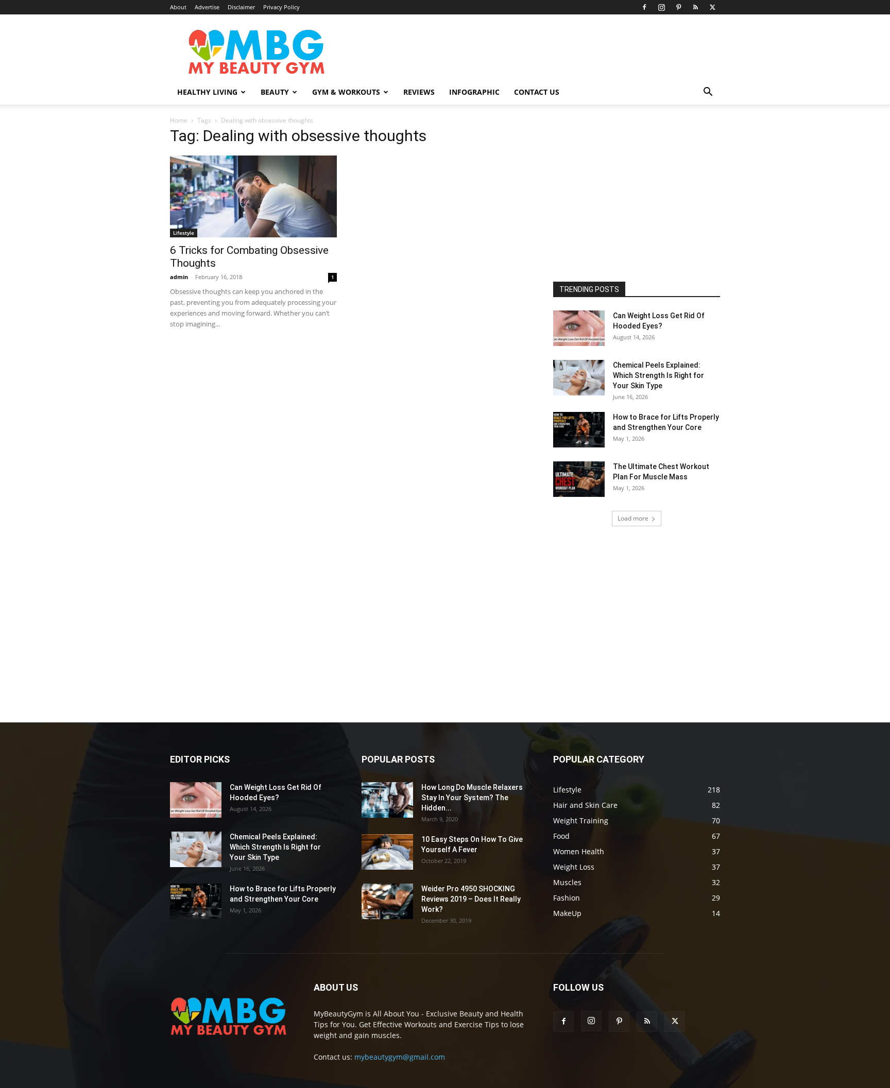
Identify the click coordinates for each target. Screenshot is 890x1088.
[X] (712, 7)
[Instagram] (661, 7)
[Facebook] (644, 7)
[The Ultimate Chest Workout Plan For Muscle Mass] (579, 479)
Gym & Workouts (346, 92)
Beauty (275, 92)
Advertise (207, 7)
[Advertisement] (630, 195)
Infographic (474, 92)
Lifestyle (183, 232)
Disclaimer (241, 7)
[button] (707, 93)
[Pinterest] (678, 7)
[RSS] (695, 7)
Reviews (419, 92)
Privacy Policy (281, 7)
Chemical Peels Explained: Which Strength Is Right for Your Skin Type (658, 375)
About (178, 7)
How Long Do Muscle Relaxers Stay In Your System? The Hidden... (472, 797)
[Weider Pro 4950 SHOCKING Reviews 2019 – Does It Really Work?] (387, 901)
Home (178, 120)
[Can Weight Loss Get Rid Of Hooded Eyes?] (579, 328)
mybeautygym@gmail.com (399, 1057)
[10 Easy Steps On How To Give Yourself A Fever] (387, 852)
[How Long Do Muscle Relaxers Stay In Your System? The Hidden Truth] (387, 800)
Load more (633, 518)
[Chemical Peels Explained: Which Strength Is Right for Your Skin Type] (579, 377)
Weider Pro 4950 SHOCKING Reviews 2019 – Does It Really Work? (471, 899)
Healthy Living (207, 92)
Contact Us (536, 92)
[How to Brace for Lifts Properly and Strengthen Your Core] (579, 429)
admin (179, 277)
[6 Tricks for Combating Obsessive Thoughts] (253, 196)
